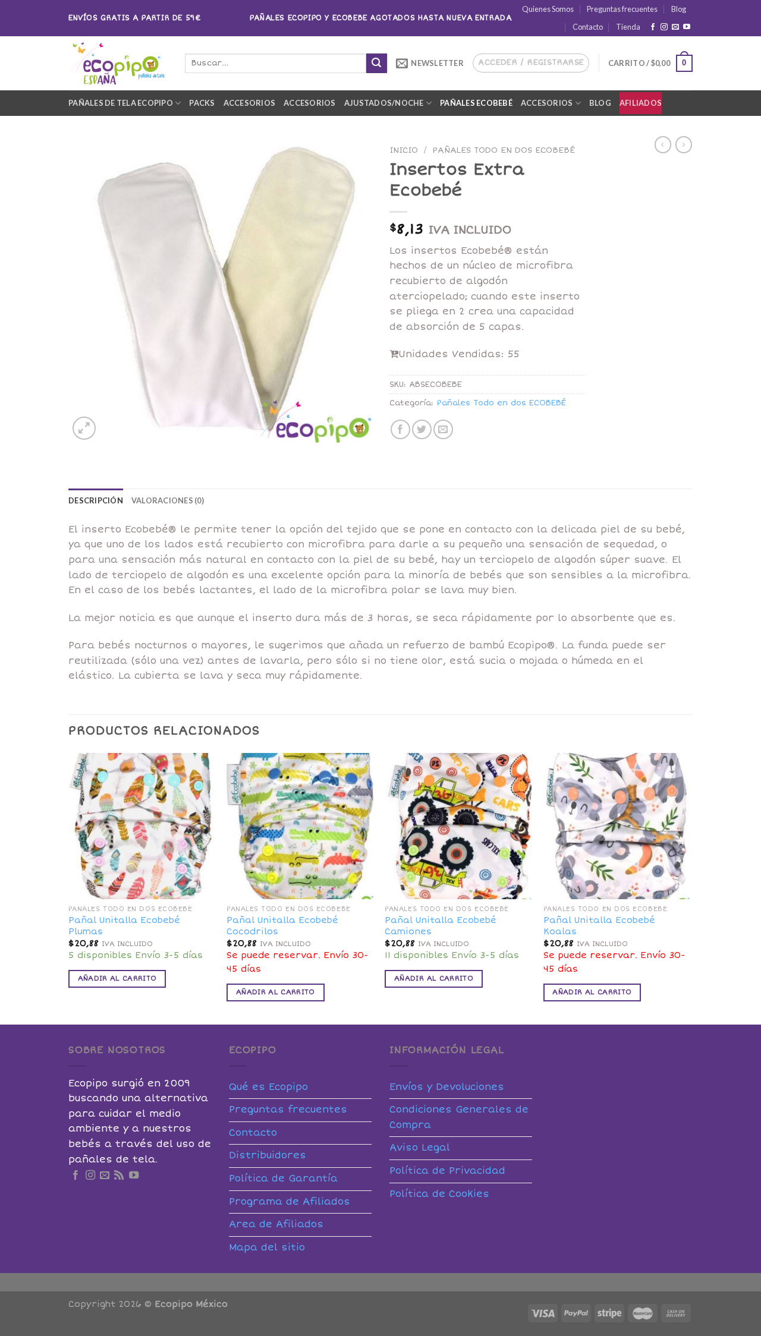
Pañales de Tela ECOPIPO (120, 103)
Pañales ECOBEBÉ (476, 103)
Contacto (588, 26)
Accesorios (250, 103)
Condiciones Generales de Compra (459, 1117)
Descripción (95, 500)
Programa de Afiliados (289, 1202)
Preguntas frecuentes (622, 9)
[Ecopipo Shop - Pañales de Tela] (117, 63)
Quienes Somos (548, 9)
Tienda (628, 26)
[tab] (95, 500)
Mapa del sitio (267, 1247)
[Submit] (376, 63)
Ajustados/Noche (384, 103)
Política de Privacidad (447, 1171)
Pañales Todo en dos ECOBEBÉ (503, 150)
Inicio (403, 150)
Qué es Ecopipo (268, 1087)
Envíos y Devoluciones (446, 1087)
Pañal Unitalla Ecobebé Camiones (440, 926)
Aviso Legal (419, 1148)
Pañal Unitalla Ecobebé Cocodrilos (282, 926)
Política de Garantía (283, 1178)
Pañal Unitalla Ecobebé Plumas (124, 926)
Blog (678, 9)
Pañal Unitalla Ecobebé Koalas (599, 926)
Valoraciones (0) (167, 500)
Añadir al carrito (117, 978)
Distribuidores (267, 1155)
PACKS (202, 103)
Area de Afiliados (276, 1224)
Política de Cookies (439, 1194)
